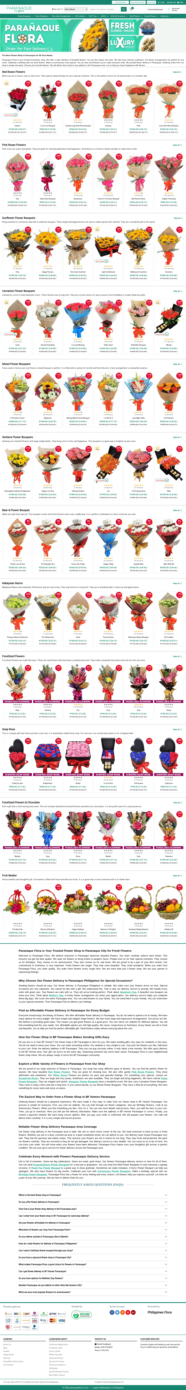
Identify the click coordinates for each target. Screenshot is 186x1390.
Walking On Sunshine (138, 272)
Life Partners (169, 418)
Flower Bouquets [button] (41, 16)
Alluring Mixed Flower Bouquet (78, 418)
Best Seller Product (137, 2)
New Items (151, 2)
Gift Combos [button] (80, 16)
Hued (78, 637)
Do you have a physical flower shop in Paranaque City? (45, 1257)
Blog (5, 1347)
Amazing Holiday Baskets (138, 929)
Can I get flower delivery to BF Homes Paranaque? (42, 1271)
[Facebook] (112, 1312)
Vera (17, 272)
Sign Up (172, 2)
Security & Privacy (56, 1361)
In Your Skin (108, 783)
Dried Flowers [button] (134, 16)
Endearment (47, 783)
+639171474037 (106, 1347)
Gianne (17, 125)
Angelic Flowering (169, 198)
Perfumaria (138, 783)
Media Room (8, 1354)
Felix (138, 125)
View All (176, 72)
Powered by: (154, 1306)
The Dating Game (138, 491)
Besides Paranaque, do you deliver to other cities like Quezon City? (50, 1285)
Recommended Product (59, 1371)
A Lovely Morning (78, 345)
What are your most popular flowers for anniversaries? (45, 1292)
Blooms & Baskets (48, 929)
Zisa (138, 710)
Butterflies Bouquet (138, 345)
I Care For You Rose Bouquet (108, 198)
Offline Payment (55, 1354)
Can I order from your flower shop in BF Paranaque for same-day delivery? (54, 1215)
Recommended (120, 2)
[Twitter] (117, 1312)
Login (162, 2)
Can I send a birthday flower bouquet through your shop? (46, 1250)
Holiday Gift (168, 929)
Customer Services (149, 1339)
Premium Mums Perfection (17, 637)
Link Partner (8, 1364)
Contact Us (100, 1339)
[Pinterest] (128, 1312)
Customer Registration (58, 1344)
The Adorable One (48, 564)
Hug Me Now (139, 564)
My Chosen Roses (138, 198)
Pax (78, 710)
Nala (169, 491)
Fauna (168, 710)
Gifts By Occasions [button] (117, 16)
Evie (17, 198)
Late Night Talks (138, 418)
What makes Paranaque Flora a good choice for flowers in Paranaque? (52, 1264)
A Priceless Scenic (17, 418)
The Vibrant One (48, 637)
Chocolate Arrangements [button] (61, 16)
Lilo (108, 491)
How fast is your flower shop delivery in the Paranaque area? (48, 1208)
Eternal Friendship (48, 345)
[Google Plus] (133, 1312)
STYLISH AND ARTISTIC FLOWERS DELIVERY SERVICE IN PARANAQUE (30, 1382)
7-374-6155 (104, 1350)
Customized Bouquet (155, 9)
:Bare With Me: (168, 564)
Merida (168, 345)
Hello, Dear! (108, 345)
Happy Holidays (78, 929)
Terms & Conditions (57, 1364)
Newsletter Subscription (13, 1361)
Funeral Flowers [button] (150, 16)
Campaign (53, 1368)
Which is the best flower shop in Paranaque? (40, 1194)
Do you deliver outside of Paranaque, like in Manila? (43, 1236)
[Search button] (124, 9)
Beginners (48, 418)
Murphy (17, 856)
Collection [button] (164, 16)
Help (181, 2)
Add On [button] (103, 16)
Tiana (17, 345)
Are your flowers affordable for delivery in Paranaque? (44, 1222)
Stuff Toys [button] (93, 16)
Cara (138, 856)
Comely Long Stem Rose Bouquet (78, 125)
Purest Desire (108, 637)
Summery (169, 272)
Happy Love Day (48, 491)
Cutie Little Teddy (78, 564)
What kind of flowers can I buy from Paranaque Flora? (44, 1229)
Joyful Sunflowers (108, 272)
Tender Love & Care (17, 564)
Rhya (17, 710)
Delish (78, 783)
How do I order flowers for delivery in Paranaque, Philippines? (48, 1243)
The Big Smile (17, 929)
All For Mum (168, 637)
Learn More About (58, 1339)
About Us (7, 1344)
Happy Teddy (108, 564)
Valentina (168, 856)
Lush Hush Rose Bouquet (169, 125)
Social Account (117, 1306)
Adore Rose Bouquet (48, 198)
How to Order (54, 1351)
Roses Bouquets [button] (24, 16)
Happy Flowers (47, 272)
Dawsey (108, 125)
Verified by (76, 1306)
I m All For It (108, 418)
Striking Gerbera (78, 491)
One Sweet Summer (78, 272)
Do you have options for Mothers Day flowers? (41, 1278)
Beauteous (78, 198)
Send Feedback (104, 1344)
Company (7, 1339)
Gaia (47, 856)
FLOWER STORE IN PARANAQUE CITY (109, 1382)
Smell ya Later (17, 783)
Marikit (108, 856)
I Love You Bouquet (47, 125)
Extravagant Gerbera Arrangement (17, 491)
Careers (6, 1351)
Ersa (108, 710)
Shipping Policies (56, 1358)
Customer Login (55, 1347)
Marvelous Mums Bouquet (138, 637)
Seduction (169, 783)
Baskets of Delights (108, 929)
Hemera (48, 710)
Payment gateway (12, 1306)
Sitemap (6, 1358)
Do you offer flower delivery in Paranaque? (39, 1201)
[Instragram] (122, 1312)
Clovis (78, 856)
